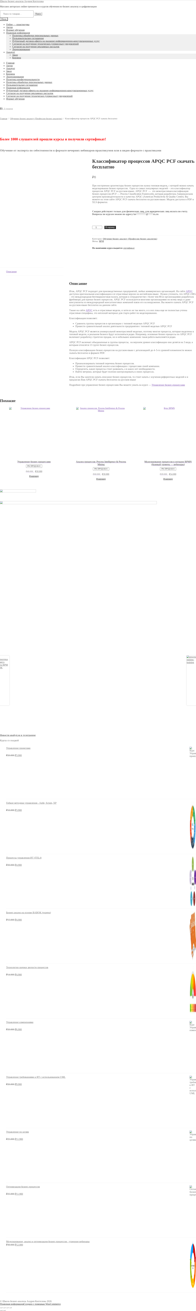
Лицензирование (21, 49)
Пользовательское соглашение (28, 38)
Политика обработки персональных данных (35, 35)
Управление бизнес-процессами (168, 385)
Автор (9, 27)
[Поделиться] (7, 1307)
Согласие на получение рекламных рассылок (35, 46)
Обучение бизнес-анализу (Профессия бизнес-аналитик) (36, 118)
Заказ (15, 55)
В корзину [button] (34, 476)
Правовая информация (18, 32)
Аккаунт (10, 52)
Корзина (16, 57)
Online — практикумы (17, 24)
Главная (10, 63)
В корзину (110, 227)
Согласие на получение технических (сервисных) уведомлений (45, 44)
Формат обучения (15, 30)
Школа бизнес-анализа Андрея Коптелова (22, 1)
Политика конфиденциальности (23, 79)
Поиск (38, 14)
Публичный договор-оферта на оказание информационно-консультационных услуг (56, 41)
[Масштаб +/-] (1, 1307)
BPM (101, 241)
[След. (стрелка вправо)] (4, 1310)
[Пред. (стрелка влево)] (1, 1310)
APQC (189, 291)
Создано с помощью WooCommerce (42, 1304)
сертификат (129, 248)
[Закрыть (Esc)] (10, 1307)
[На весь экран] (4, 1307)
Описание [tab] (11, 271)
